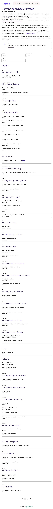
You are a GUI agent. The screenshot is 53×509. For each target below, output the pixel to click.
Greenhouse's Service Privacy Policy (10, 17)
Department (29, 53)
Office (3, 58)
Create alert (11, 47)
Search (3, 53)
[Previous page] (22, 498)
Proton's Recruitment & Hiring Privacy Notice (12, 21)
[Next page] (30, 498)
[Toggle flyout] (49, 55)
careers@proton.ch (30, 33)
